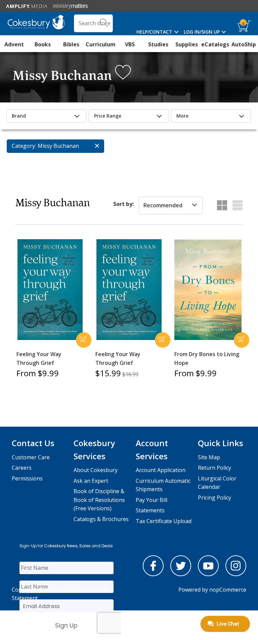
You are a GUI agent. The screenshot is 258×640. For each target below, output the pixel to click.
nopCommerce (227, 589)
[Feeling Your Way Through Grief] (50, 289)
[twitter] (180, 574)
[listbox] (171, 206)
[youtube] (208, 574)
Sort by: (123, 204)
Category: (24, 146)
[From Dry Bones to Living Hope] (208, 290)
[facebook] (153, 574)
